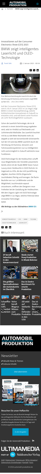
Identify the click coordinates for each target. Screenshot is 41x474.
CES (34, 206)
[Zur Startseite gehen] (18, 4)
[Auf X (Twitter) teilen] (34, 70)
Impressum (20, 460)
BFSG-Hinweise (31, 460)
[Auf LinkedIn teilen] (37, 70)
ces (19, 219)
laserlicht (23, 223)
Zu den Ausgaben (20, 432)
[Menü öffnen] (4, 4)
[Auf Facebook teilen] (31, 70)
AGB (2, 460)
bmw (26, 219)
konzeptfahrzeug (9, 219)
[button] (3, 310)
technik (33, 219)
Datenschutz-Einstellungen (11, 462)
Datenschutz (10, 460)
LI (33, 440)
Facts (31, 462)
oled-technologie (9, 223)
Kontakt (25, 462)
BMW (31, 206)
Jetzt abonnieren (20, 372)
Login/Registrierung (38, 4)
